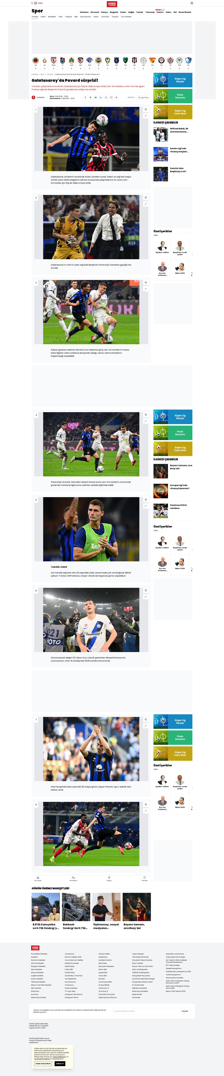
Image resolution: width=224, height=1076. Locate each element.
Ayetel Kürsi (103, 957)
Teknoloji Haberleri (38, 982)
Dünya (104, 12)
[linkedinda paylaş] (101, 97)
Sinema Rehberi (71, 988)
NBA (76, 17)
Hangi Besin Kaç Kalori (141, 976)
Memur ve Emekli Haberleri (41, 985)
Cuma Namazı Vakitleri (74, 960)
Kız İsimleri (136, 997)
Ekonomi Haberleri (38, 960)
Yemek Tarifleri (104, 954)
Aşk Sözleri (103, 963)
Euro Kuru (34, 994)
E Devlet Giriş (70, 972)
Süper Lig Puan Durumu (108, 997)
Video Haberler (138, 954)
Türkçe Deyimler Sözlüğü (175, 957)
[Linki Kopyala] (116, 97)
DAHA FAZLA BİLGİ (43, 1064)
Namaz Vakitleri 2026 (73, 957)
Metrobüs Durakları (139, 988)
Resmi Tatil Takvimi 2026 (176, 991)
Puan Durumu (85, 17)
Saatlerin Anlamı (105, 960)
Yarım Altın (103, 976)
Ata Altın (102, 979)
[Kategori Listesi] (192, 3)
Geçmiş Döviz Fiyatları (174, 978)
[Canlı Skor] (172, 112)
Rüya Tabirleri (137, 963)
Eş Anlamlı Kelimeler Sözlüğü (143, 979)
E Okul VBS (69, 969)
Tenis (60, 17)
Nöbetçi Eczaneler (72, 963)
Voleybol (68, 17)
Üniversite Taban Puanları (142, 960)
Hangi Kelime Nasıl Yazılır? (142, 982)
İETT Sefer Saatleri (173, 965)
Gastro (160, 12)
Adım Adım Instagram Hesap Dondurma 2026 (177, 982)
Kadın (123, 12)
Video (168, 12)
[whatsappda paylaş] (106, 97)
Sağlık (131, 12)
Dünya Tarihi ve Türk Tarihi (142, 966)
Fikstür (96, 17)
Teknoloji (150, 12)
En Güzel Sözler (138, 985)
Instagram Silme (71, 997)
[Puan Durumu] (172, 96)
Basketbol (52, 17)
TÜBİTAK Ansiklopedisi (140, 972)
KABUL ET (60, 1064)
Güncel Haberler (37, 963)
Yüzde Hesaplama (173, 975)
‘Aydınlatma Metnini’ (42, 1059)
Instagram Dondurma (73, 994)
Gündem (84, 12)
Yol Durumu (69, 985)
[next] (149, 912)
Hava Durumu (70, 982)
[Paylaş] (145, 109)
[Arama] (32, 3)
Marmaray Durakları (140, 991)
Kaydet (185, 1011)
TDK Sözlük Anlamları (140, 957)
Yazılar (139, 12)
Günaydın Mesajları (106, 966)
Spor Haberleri (36, 969)
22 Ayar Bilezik (104, 985)
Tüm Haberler (126, 17)
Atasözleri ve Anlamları (175, 954)
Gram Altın (103, 969)
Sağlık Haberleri (37, 976)
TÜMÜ (155, 235)
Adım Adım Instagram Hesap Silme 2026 (177, 987)
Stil (175, 12)
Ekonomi (95, 12)
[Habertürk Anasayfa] (112, 3)
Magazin (114, 12)
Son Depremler (70, 979)
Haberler (35, 74)
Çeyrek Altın (103, 972)
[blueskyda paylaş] (96, 97)
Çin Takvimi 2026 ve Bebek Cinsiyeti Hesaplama (176, 961)
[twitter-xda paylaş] (90, 97)
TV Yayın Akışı (70, 991)
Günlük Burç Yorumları (73, 976)
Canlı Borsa (69, 954)
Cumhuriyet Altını (105, 982)
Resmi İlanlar (185, 12)
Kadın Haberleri (37, 979)
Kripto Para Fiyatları (38, 997)
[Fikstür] (172, 80)
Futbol (43, 17)
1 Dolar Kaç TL (104, 988)
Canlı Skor (105, 17)
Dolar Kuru (35, 991)
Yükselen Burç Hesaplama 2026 (178, 971)
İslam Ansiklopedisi (140, 969)
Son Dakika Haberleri (39, 954)
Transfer (35, 17)
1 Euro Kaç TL (103, 991)
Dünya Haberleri (37, 972)
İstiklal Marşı (69, 966)
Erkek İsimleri (137, 994)
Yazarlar (115, 17)
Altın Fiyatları (36, 988)
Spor (37, 11)
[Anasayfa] (35, 947)
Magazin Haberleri (38, 966)
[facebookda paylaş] (85, 97)
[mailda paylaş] (111, 97)
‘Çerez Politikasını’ (59, 1057)
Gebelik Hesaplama (173, 968)
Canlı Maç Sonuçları (107, 994)
